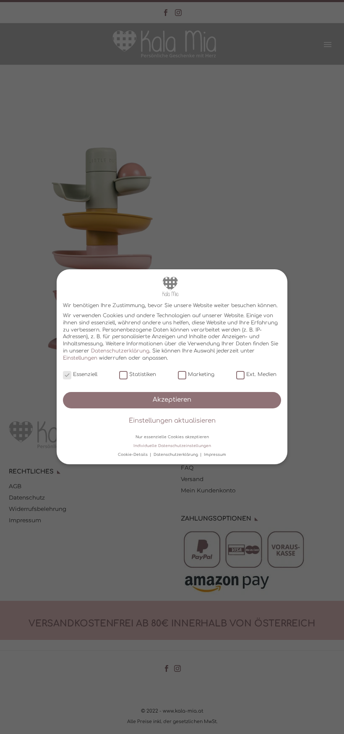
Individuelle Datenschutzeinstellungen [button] (172, 446)
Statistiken (142, 374)
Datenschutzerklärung (120, 351)
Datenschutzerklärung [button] (176, 455)
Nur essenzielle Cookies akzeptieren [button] (172, 437)
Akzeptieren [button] (172, 399)
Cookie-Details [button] (133, 455)
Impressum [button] (215, 455)
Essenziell (85, 374)
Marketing (201, 374)
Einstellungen (80, 358)
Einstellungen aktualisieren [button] (172, 421)
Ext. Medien (261, 374)
